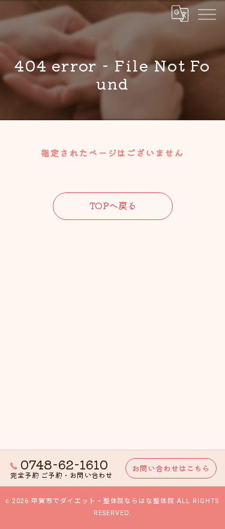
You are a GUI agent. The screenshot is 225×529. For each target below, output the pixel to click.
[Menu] (206, 13)
